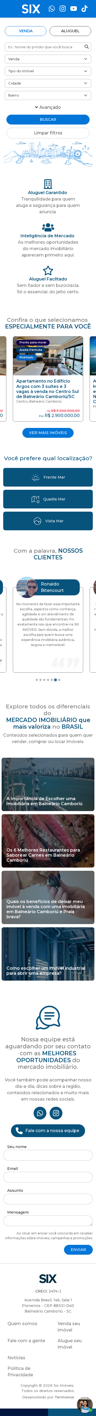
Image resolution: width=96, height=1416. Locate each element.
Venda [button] (26, 31)
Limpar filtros (48, 132)
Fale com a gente (26, 1340)
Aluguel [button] (70, 31)
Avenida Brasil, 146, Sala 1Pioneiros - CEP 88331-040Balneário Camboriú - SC (48, 1306)
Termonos (64, 1397)
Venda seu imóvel (69, 1327)
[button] (48, 379)
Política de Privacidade (20, 1371)
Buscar (48, 119)
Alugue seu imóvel (70, 1344)
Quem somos (22, 1323)
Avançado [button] (50, 107)
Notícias (16, 1357)
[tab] (37, 680)
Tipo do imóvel (21, 71)
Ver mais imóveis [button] (48, 432)
